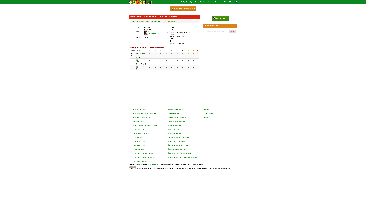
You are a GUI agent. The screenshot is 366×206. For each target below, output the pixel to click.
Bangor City (141, 67)
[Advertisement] (164, 87)
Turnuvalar (218, 2)
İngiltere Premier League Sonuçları (178, 145)
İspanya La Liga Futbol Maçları (177, 149)
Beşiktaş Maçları (138, 137)
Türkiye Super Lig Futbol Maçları (143, 153)
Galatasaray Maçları (139, 145)
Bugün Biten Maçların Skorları (142, 117)
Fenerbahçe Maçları (139, 141)
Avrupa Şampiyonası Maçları (177, 121)
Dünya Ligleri (228, 2)
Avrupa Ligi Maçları (174, 113)
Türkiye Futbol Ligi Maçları (189, 2)
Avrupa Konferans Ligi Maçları (177, 117)
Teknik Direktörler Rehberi (141, 133)
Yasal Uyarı (206, 109)
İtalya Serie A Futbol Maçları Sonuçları (179, 153)
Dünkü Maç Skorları (206, 2)
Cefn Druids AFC (154, 33)
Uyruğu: (172, 43)
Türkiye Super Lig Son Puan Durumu (144, 157)
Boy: (173, 27)
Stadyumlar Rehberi (174, 129)
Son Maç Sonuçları (153, 164)
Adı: (139, 27)
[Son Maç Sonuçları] (140, 2)
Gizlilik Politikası (208, 113)
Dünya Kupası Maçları (175, 125)
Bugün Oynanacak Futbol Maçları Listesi (145, 113)
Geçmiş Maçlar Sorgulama (141, 161)
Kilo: (173, 30)
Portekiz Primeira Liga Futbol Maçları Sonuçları (182, 157)
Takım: (138, 31)
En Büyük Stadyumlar (174, 133)
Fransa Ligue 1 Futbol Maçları (177, 141)
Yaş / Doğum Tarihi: (170, 33)
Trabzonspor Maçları (139, 149)
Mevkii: (138, 37)
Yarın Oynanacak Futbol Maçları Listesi (145, 125)
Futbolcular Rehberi (139, 129)
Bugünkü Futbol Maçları (140, 109)
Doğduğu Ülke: (171, 37)
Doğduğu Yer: (170, 41)
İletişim (205, 117)
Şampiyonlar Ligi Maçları (175, 109)
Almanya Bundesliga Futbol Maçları (179, 137)
